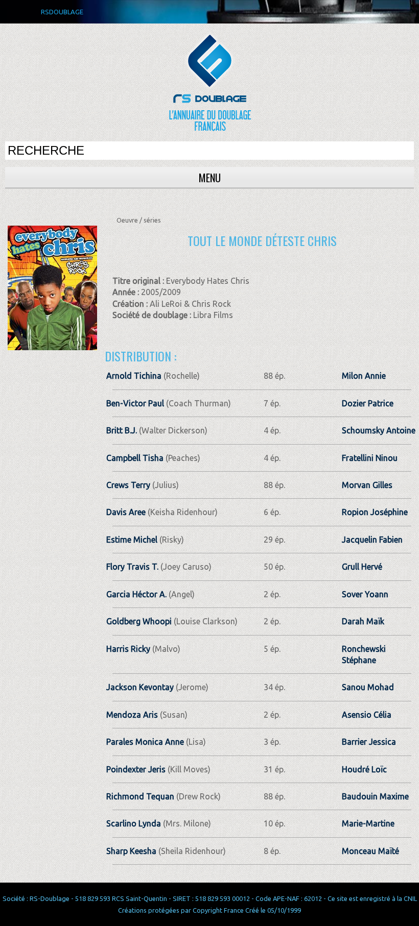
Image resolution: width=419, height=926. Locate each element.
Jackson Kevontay (140, 687)
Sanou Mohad (368, 687)
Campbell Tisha (135, 457)
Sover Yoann (365, 594)
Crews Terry (128, 485)
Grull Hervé (362, 566)
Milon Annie (364, 375)
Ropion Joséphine (375, 512)
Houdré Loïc (364, 769)
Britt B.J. (121, 430)
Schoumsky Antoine (378, 430)
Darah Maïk (363, 621)
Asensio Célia (366, 714)
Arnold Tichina (133, 375)
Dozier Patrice (367, 403)
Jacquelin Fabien (372, 539)
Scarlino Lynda (133, 823)
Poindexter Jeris (136, 769)
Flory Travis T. (132, 566)
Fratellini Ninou (370, 457)
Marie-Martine (368, 823)
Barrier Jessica (369, 741)
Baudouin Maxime (375, 796)
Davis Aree (126, 512)
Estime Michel (131, 539)
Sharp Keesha (131, 851)
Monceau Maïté (370, 851)
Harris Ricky (128, 648)
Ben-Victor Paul (135, 403)
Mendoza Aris (132, 714)
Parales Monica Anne (145, 741)
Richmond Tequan (140, 796)
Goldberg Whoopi (139, 621)
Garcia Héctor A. (136, 594)
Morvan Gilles (367, 485)
